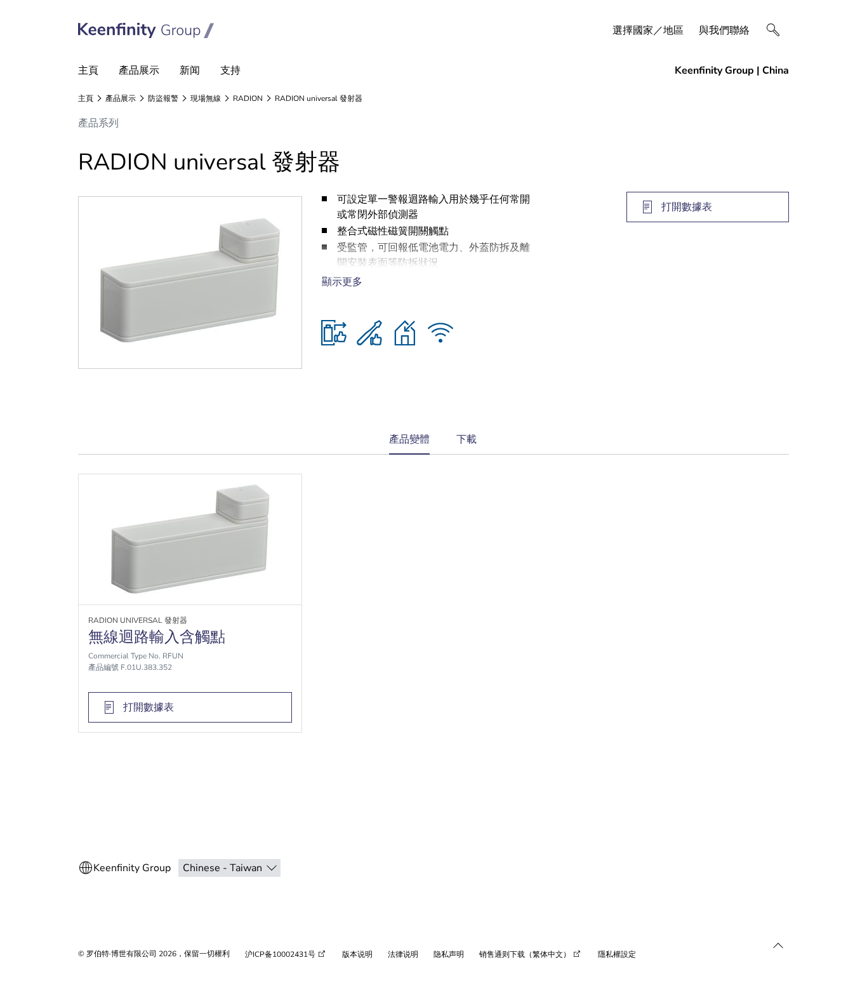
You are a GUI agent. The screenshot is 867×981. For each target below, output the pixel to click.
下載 (466, 439)
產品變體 (409, 443)
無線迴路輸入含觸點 (156, 637)
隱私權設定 (617, 954)
